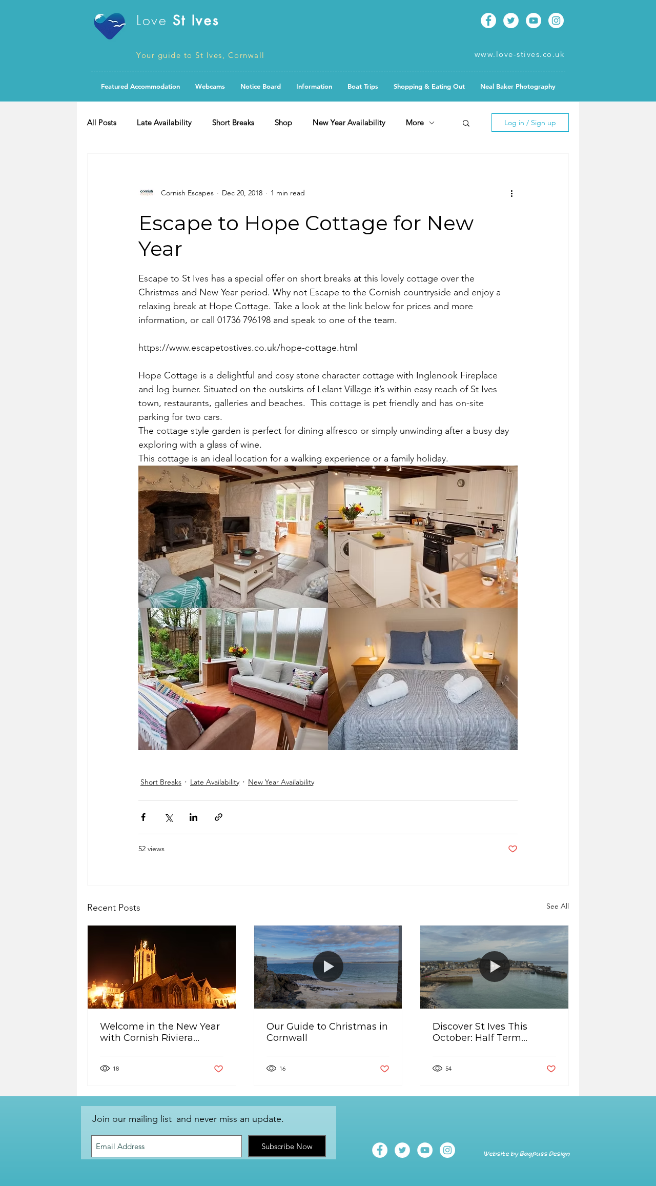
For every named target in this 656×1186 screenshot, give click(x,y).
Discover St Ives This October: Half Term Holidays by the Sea (480, 1032)
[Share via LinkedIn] (193, 817)
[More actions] (511, 193)
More (415, 122)
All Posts (101, 122)
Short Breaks (233, 122)
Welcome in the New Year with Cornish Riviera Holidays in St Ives (160, 1032)
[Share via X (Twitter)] (168, 817)
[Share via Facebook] (143, 817)
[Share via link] (218, 817)
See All (557, 906)
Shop (283, 122)
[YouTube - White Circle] (533, 20)
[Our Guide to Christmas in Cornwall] (328, 967)
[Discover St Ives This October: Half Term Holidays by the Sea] (494, 967)
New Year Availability (349, 122)
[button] (261, 86)
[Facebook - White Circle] (488, 20)
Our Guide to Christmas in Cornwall (327, 1032)
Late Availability (164, 122)
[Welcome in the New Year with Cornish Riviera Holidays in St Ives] (162, 967)
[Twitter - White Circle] (511, 20)
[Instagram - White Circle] (556, 20)
